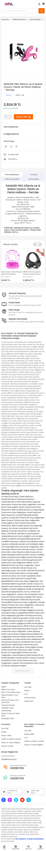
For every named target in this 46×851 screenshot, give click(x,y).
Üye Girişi (27, 687)
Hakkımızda (28, 701)
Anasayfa (5, 19)
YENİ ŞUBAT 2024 (7, 718)
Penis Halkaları (35, 19)
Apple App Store (35, 791)
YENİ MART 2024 (7, 708)
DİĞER (3, 687)
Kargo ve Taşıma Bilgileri (10, 742)
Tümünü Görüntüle (22, 671)
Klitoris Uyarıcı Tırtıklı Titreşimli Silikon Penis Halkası (11, 273)
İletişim (27, 690)
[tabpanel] (23, 208)
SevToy (9, 95)
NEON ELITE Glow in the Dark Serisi (10, 701)
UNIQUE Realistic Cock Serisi (9, 696)
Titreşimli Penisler (8, 705)
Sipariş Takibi (6, 735)
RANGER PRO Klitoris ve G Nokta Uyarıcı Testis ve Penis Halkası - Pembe (22, 229)
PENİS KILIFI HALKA (19, 19)
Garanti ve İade (7, 746)
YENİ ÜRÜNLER (6, 711)
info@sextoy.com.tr (9, 759)
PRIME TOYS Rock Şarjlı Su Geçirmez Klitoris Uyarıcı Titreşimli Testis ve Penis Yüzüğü (32, 273)
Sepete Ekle (22, 116)
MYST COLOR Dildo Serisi (10, 692)
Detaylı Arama (29, 697)
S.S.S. (26, 694)
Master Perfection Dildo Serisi (10, 714)
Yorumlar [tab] (34, 174)
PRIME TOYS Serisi (8, 689)
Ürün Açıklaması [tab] (12, 174)
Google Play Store (12, 791)
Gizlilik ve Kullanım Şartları (11, 739)
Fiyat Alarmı (12, 159)
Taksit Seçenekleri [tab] (12, 179)
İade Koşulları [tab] (34, 179)
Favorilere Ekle (13, 154)
